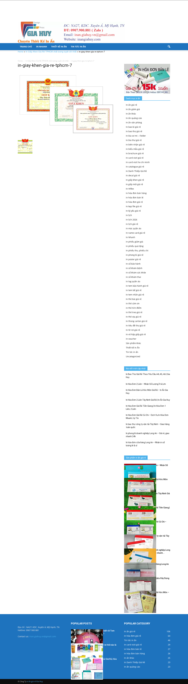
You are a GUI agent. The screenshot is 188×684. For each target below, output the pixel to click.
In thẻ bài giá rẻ (133, 299)
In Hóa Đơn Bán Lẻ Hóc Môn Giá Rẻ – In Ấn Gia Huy (147, 391)
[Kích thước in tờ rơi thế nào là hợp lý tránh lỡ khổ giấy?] (87, 654)
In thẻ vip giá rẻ (133, 316)
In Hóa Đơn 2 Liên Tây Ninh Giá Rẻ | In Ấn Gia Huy (148, 400)
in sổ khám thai (133, 277)
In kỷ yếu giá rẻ (133, 210)
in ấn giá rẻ (31, 681)
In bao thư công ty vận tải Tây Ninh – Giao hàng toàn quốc (147, 425)
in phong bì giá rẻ (134, 255)
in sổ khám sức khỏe (136, 272)
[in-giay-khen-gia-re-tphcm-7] (67, 104)
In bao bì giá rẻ (133, 127)
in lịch (129, 215)
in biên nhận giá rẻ (135, 144)
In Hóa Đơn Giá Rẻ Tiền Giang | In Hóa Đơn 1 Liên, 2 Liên (146, 407)
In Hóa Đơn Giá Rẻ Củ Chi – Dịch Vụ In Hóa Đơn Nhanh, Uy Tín (147, 416)
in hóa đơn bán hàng (136, 193)
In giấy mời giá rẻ (134, 184)
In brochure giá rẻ (135, 153)
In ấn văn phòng (134, 122)
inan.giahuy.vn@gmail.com (42, 636)
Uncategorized (133, 356)
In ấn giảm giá (133, 109)
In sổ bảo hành (133, 263)
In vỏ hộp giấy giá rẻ (136, 334)
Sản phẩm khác (133, 343)
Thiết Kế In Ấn (59, 46)
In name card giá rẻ (135, 232)
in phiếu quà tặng (134, 246)
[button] (168, 46)
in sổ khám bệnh (134, 268)
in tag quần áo (133, 281)
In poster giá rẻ (133, 259)
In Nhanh (41, 46)
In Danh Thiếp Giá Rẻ (136, 171)
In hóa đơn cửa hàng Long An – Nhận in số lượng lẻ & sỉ (145, 444)
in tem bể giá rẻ (133, 290)
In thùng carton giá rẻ (136, 321)
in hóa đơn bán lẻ (134, 197)
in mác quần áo (133, 228)
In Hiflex (130, 188)
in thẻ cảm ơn (133, 303)
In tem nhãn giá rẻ (135, 294)
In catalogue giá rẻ (135, 166)
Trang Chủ (26, 46)
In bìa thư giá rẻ (134, 140)
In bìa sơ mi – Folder (136, 135)
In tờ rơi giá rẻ (133, 330)
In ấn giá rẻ (131, 104)
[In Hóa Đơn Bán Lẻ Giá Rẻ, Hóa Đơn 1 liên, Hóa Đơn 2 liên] (87, 669)
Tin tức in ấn (78, 46)
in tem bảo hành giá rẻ (137, 285)
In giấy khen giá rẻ (135, 179)
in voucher (131, 338)
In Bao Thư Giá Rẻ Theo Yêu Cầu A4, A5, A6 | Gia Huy (148, 375)
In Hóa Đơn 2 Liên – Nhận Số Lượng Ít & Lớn (146, 384)
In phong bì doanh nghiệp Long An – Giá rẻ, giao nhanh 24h (147, 435)
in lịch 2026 (131, 219)
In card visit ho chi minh (138, 162)
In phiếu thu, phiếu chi (137, 250)
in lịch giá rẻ (132, 224)
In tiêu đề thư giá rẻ (135, 325)
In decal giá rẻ (133, 175)
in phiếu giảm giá (134, 241)
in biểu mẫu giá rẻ (135, 149)
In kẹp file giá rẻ (134, 206)
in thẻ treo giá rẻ (134, 312)
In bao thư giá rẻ (134, 131)
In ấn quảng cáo (134, 118)
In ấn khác (131, 113)
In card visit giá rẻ (134, 157)
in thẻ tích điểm (133, 307)
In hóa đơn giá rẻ (134, 202)
